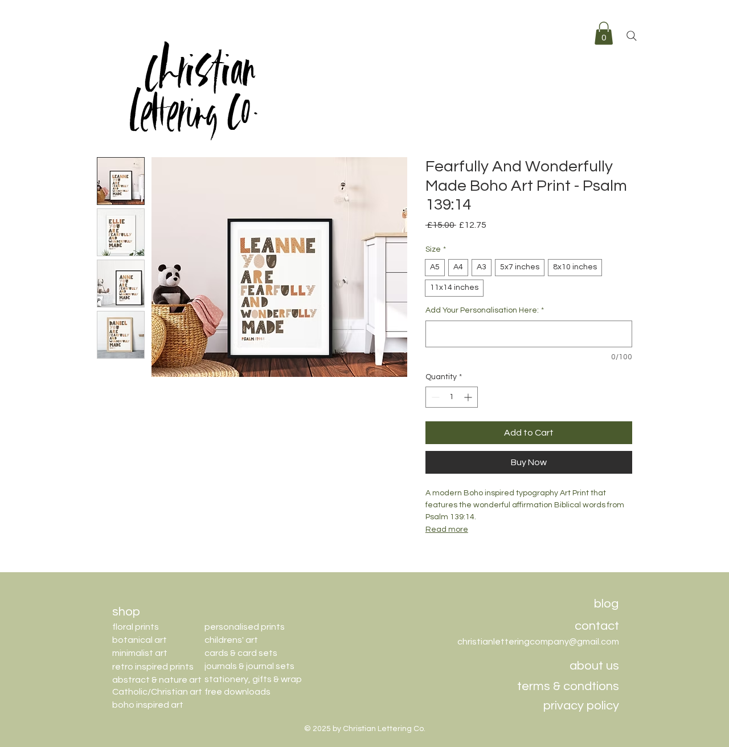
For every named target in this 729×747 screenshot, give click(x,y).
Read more (446, 529)
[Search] (632, 36)
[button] (603, 33)
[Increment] (469, 397)
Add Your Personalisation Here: (484, 310)
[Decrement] (434, 397)
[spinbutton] (451, 397)
